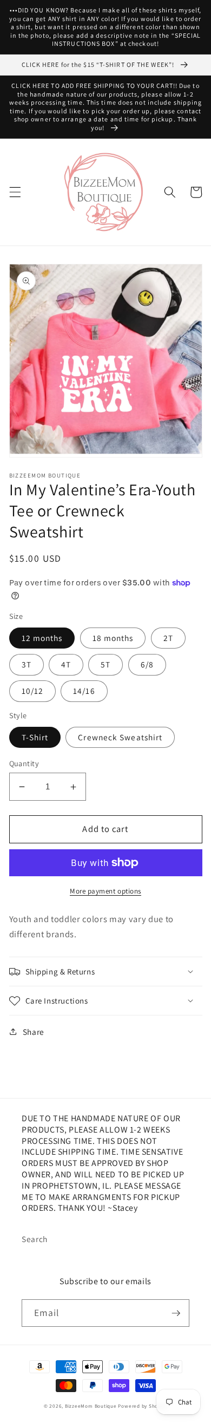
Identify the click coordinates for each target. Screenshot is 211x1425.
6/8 (147, 664)
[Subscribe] (176, 1313)
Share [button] (33, 1031)
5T (105, 664)
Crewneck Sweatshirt (120, 737)
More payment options (105, 891)
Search (35, 1238)
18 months (113, 637)
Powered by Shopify (142, 1406)
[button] (15, 192)
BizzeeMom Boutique (91, 1406)
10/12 (33, 690)
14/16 (84, 690)
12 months (42, 637)
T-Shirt (35, 737)
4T (66, 664)
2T (168, 637)
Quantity (24, 763)
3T (26, 664)
